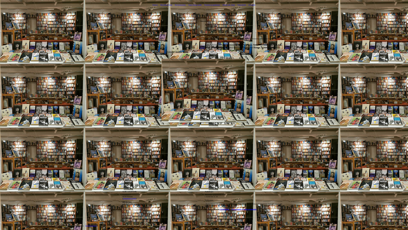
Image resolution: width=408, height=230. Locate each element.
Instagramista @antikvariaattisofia (222, 52)
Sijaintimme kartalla (129, 198)
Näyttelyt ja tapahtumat (212, 5)
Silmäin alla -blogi (228, 5)
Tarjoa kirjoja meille (195, 5)
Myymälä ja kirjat (166, 5)
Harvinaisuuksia (180, 5)
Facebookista (195, 52)
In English (252, 5)
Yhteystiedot (241, 5)
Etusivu (155, 5)
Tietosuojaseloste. (91, 226)
